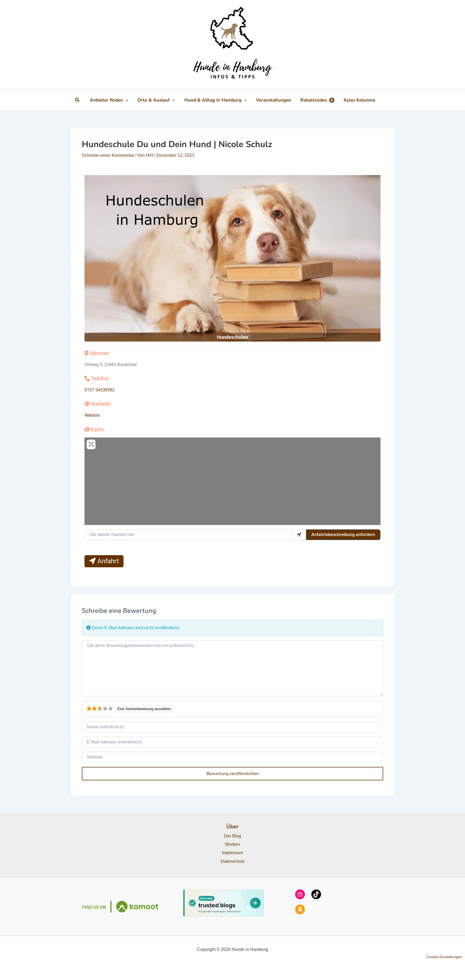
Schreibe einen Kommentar (108, 155)
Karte (97, 429)
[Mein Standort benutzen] (299, 534)
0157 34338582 (99, 389)
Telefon (100, 378)
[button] (77, 100)
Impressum (232, 852)
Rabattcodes (316, 100)
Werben (232, 844)
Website (101, 404)
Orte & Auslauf (154, 100)
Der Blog (232, 836)
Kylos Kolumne (359, 100)
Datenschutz (233, 861)
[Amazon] (300, 909)
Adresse (99, 353)
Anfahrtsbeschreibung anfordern (343, 534)
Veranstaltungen (273, 100)
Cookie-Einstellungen (444, 957)
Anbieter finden (106, 100)
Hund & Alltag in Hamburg (212, 100)
